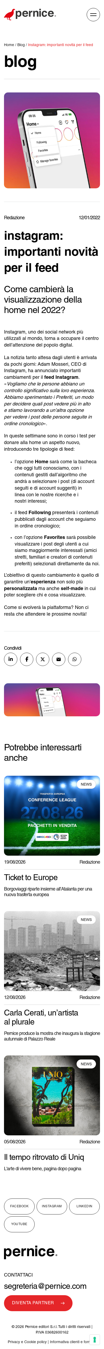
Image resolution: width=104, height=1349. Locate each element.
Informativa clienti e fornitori (73, 1342)
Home (9, 45)
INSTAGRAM (52, 1206)
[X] (42, 659)
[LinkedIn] (10, 659)
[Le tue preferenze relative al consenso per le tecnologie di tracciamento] (95, 1340)
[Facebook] (26, 659)
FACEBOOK (19, 1206)
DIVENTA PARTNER (33, 1303)
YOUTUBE (19, 1224)
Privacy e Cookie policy (27, 1342)
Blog (21, 45)
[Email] (58, 659)
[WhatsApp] (74, 659)
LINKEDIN (85, 1206)
